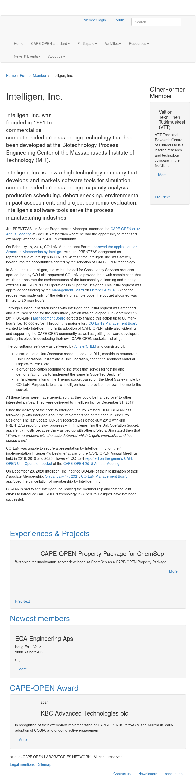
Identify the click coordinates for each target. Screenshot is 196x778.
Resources (137, 43)
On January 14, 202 (61, 476)
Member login (95, 19)
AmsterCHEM (85, 346)
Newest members (40, 618)
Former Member (33, 75)
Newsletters (147, 773)
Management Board (68, 289)
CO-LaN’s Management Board (113, 323)
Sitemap (44, 764)
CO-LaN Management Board (104, 476)
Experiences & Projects (50, 533)
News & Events (26, 56)
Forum (119, 19)
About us (55, 56)
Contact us (122, 773)
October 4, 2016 (103, 289)
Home (18, 43)
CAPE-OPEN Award (44, 687)
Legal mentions (22, 764)
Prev (158, 196)
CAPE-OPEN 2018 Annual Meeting (91, 463)
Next (166, 196)
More (162, 174)
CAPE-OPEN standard (49, 43)
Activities (112, 43)
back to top (174, 773)
